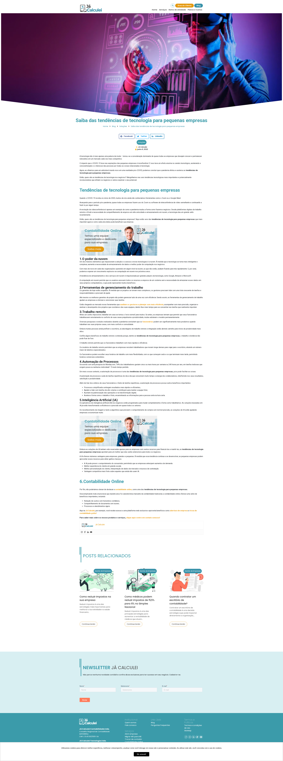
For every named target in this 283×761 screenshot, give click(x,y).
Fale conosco (130, 725)
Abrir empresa (131, 734)
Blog (199, 5)
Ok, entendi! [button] (141, 754)
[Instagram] (82, 532)
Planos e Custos (195, 10)
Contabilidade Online (134, 742)
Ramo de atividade (177, 10)
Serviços (163, 10)
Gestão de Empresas (103, 571)
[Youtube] (91, 532)
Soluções (141, 142)
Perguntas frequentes (160, 725)
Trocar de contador (133, 739)
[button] (127, 136)
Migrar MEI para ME (133, 736)
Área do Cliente (184, 5)
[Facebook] (85, 532)
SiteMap (187, 730)
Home (154, 10)
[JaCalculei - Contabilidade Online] (99, 722)
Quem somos (130, 722)
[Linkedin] (88, 532)
